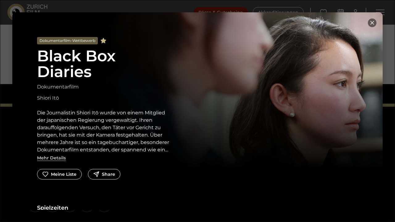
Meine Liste (64, 174)
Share (108, 174)
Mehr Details (51, 158)
